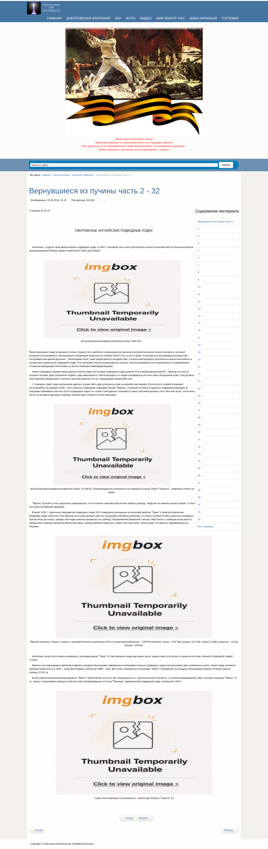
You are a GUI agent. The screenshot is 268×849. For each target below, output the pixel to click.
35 (199, 468)
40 (199, 504)
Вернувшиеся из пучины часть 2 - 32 (94, 191)
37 (199, 483)
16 (199, 330)
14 (199, 316)
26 (199, 403)
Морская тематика (83, 175)
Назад (129, 818)
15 (199, 323)
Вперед (143, 818)
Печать (100, 200)
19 (199, 352)
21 (199, 366)
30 (199, 432)
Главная (46, 175)
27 (199, 410)
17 (199, 337)
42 (199, 519)
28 (199, 417)
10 (199, 287)
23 (199, 381)
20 (199, 359)
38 (199, 490)
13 (199, 308)
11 (199, 294)
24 (199, 388)
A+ (230, 182)
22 (199, 374)
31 (199, 439)
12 (199, 301)
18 (199, 345)
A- (237, 182)
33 (199, 454)
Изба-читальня (61, 175)
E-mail (108, 200)
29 (199, 425)
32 (199, 446)
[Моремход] (44, 7)
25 (199, 395)
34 (199, 461)
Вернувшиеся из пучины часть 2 (216, 221)
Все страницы (205, 526)
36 (199, 475)
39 (199, 497)
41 (199, 512)
